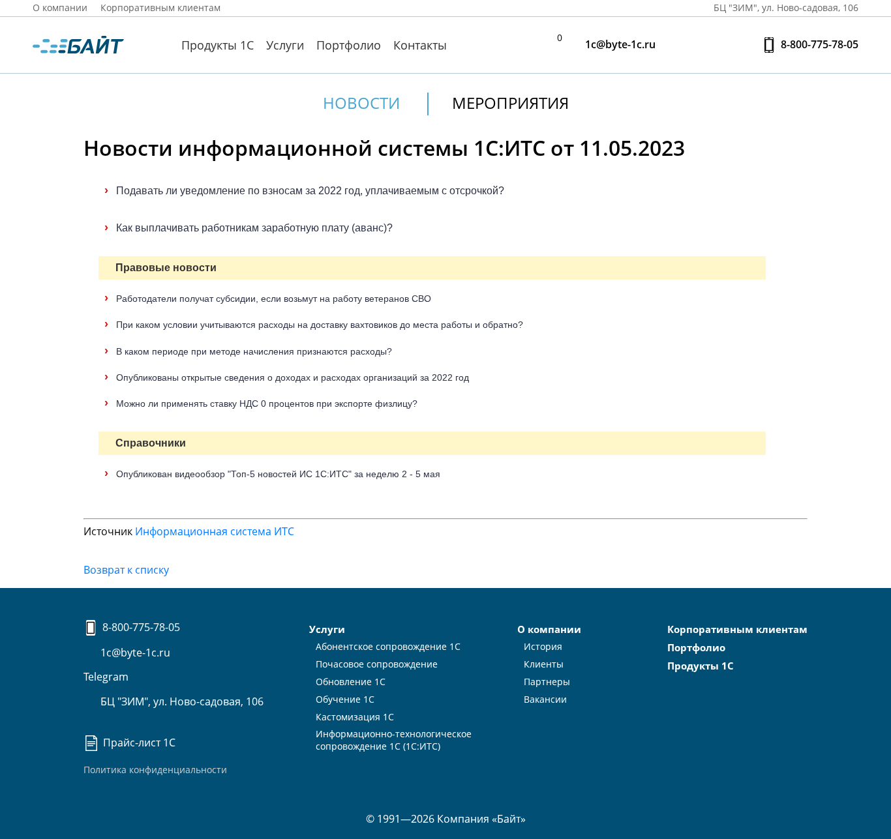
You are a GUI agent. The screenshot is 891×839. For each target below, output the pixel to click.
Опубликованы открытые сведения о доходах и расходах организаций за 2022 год (292, 377)
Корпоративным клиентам (160, 7)
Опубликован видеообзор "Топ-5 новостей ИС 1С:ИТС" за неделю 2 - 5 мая (278, 474)
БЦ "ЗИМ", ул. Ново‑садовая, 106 (784, 7)
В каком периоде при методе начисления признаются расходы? (254, 351)
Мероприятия (510, 102)
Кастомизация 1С (355, 717)
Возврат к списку (126, 570)
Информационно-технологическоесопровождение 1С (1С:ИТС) (394, 740)
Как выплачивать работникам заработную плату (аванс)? (254, 227)
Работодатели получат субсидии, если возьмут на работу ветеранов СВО (273, 298)
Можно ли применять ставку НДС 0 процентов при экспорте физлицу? (266, 403)
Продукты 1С (217, 45)
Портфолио (348, 45)
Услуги (285, 45)
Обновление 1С (350, 681)
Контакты (420, 45)
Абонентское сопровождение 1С (388, 646)
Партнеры (547, 681)
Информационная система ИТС (214, 531)
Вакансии (545, 699)
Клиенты (544, 664)
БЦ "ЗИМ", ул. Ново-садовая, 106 (181, 701)
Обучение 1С (345, 699)
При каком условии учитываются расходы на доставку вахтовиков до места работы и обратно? (319, 324)
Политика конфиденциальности (155, 769)
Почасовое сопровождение (377, 664)
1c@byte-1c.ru (619, 45)
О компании (60, 7)
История (543, 646)
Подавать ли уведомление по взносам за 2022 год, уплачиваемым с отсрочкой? (310, 190)
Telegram (105, 677)
